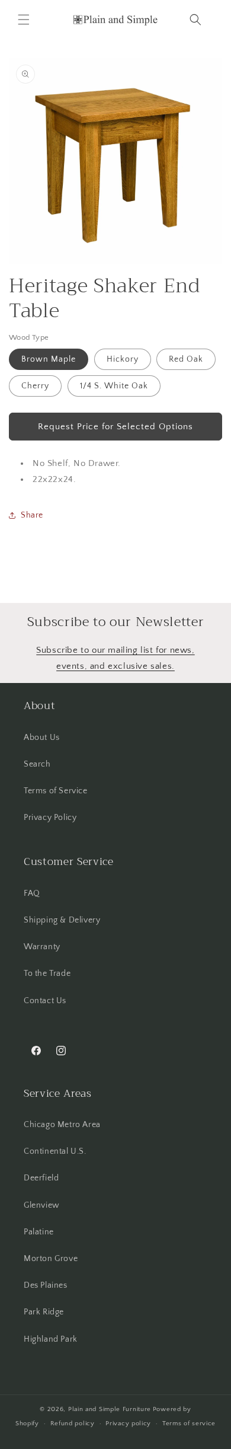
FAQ (32, 893)
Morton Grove (51, 1258)
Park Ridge (44, 1312)
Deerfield (41, 1178)
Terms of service (189, 1423)
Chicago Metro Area (62, 1124)
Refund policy (72, 1423)
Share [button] (32, 515)
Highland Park (51, 1339)
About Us (42, 737)
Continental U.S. (55, 1151)
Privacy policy (128, 1423)
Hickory (123, 359)
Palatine (39, 1232)
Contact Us (45, 1001)
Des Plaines (46, 1285)
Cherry (35, 386)
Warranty (42, 947)
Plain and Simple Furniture (109, 1409)
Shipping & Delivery (62, 920)
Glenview (42, 1205)
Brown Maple (48, 359)
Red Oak (186, 359)
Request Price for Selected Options (115, 427)
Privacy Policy (50, 817)
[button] (24, 20)
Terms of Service (56, 791)
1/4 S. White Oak (114, 386)
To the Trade (47, 973)
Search (37, 764)
